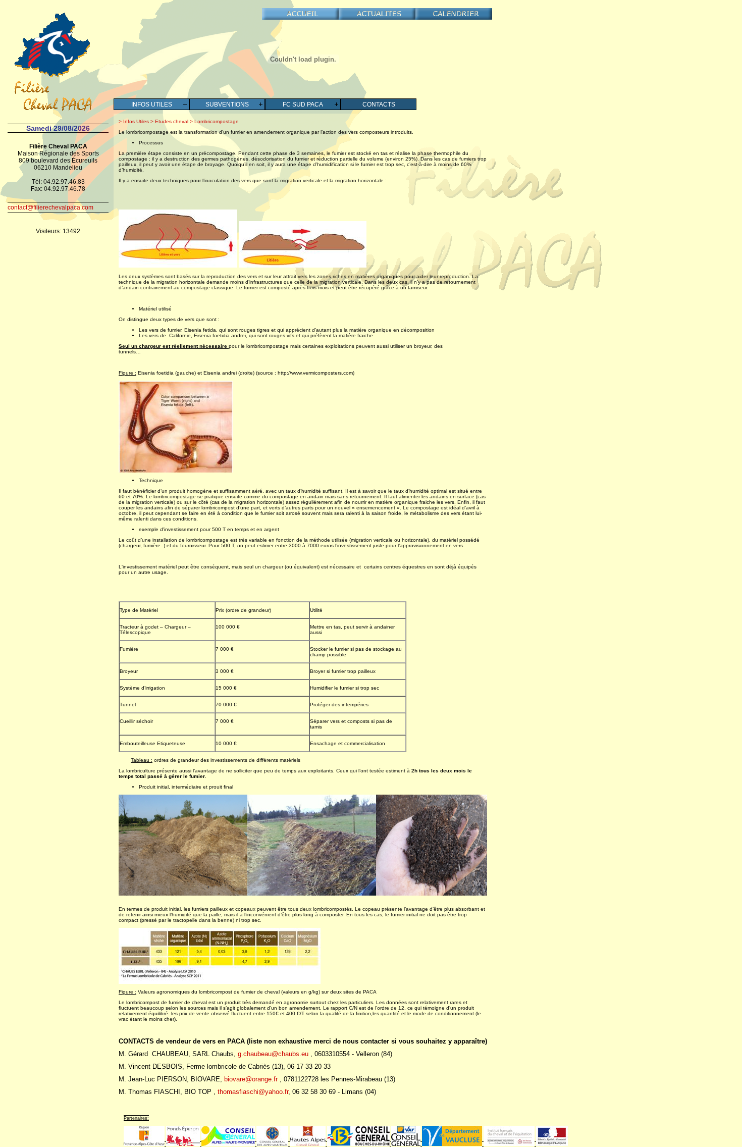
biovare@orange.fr (251, 1079)
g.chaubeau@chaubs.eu (273, 1054)
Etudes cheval (170, 121)
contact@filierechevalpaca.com (50, 207)
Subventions (227, 104)
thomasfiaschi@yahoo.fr (253, 1092)
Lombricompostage (216, 121)
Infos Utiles (151, 104)
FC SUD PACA (303, 104)
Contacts (378, 104)
